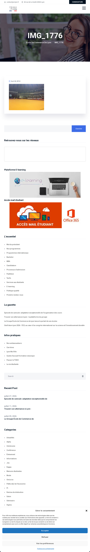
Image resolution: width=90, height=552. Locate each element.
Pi (7, 488)
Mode (9, 475)
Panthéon (10, 274)
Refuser (45, 537)
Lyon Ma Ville (12, 352)
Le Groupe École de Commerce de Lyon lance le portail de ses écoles (30, 321)
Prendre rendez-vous (15, 295)
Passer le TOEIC (13, 360)
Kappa (9, 467)
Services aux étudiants (15, 282)
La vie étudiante (12, 364)
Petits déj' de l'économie (16, 484)
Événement (11, 454)
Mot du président (13, 244)
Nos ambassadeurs (14, 343)
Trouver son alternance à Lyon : (17, 409)
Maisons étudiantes (14, 471)
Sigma (9, 505)
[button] (86, 511)
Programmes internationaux (17, 253)
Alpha (9, 442)
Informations (12, 459)
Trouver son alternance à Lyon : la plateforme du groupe (25, 317)
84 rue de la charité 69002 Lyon (34, 2)
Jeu (8, 463)
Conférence (11, 450)
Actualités (10, 438)
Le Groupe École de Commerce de (19, 419)
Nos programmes (13, 249)
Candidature (11, 265)
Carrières (10, 347)
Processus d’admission (16, 270)
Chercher (78, 129)
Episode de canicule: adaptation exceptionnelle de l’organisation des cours (33, 313)
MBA (8, 261)
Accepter (45, 531)
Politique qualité (13, 291)
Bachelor (10, 257)
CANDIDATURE (77, 2)
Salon (9, 496)
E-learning (11, 286)
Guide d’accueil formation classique (21, 356)
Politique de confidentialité (45, 549)
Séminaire (11, 501)
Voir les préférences (45, 543)
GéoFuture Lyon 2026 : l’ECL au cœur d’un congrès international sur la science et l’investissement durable (44, 325)
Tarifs (9, 278)
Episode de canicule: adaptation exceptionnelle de (25, 399)
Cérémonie (11, 446)
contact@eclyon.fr (12, 2)
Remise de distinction (15, 492)
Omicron (10, 480)
